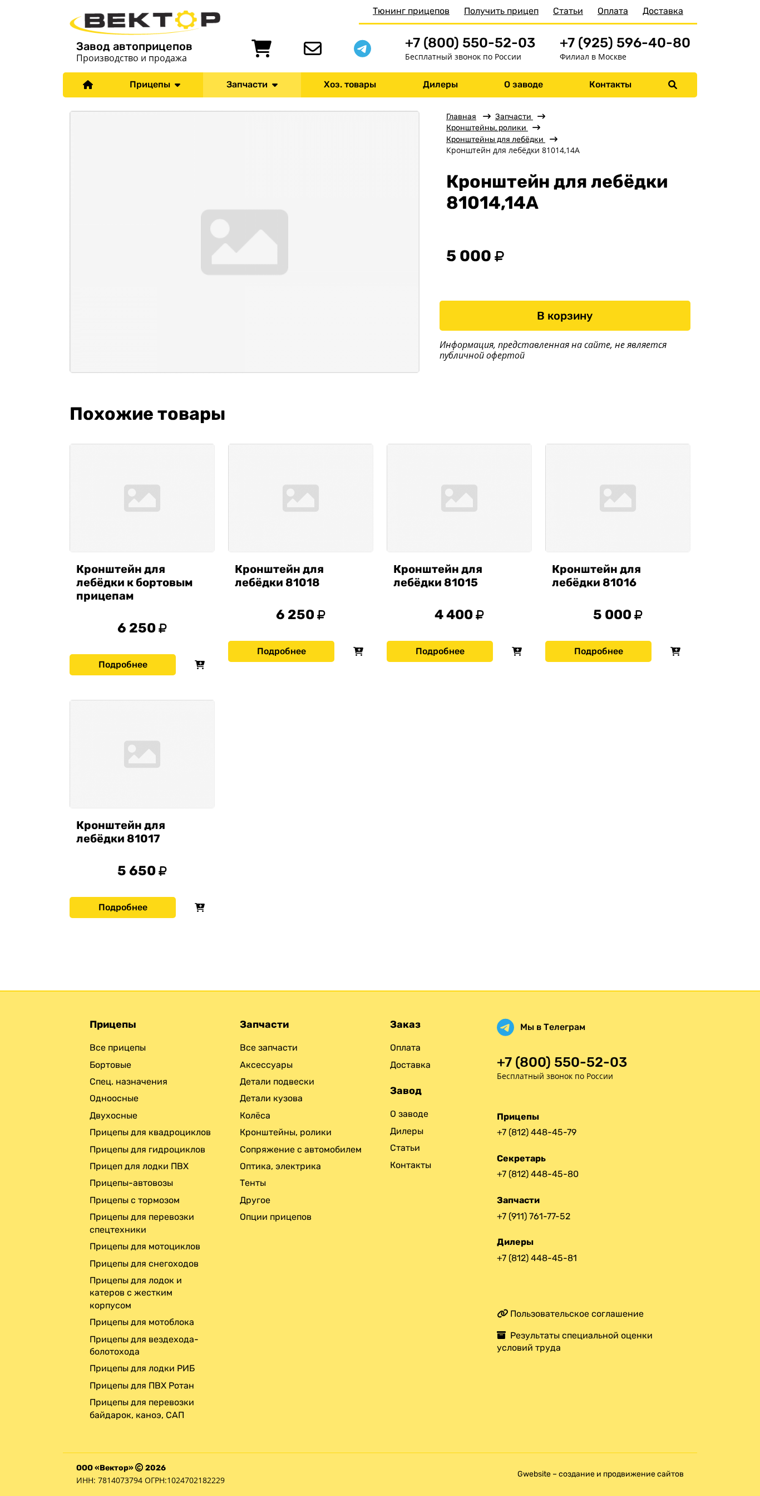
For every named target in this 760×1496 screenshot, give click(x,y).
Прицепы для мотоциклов (145, 1246)
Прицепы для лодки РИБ (142, 1368)
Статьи (568, 11)
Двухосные (113, 1115)
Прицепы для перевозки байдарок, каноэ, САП (142, 1408)
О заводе (523, 84)
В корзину (565, 315)
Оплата (613, 11)
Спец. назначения (128, 1081)
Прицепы (152, 84)
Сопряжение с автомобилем (301, 1149)
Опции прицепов (276, 1216)
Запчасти (249, 84)
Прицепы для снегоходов (144, 1263)
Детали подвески (277, 1081)
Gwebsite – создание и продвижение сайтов (600, 1474)
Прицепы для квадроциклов (150, 1132)
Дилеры (440, 84)
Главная (461, 116)
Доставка (663, 11)
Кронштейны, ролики (487, 128)
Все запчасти (269, 1047)
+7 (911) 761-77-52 (533, 1216)
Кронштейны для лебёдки (495, 139)
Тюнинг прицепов (411, 11)
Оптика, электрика (280, 1166)
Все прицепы (118, 1047)
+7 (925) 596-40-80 (625, 43)
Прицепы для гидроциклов (147, 1149)
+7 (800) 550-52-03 (470, 43)
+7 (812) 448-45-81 (537, 1258)
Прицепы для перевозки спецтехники (142, 1222)
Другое (255, 1200)
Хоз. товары (350, 84)
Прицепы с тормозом (135, 1200)
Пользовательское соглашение (576, 1313)
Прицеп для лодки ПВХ (139, 1166)
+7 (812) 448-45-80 (538, 1174)
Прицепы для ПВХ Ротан (142, 1385)
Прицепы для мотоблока (142, 1322)
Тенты (253, 1183)
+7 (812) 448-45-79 (536, 1132)
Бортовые (110, 1065)
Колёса (255, 1115)
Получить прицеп (501, 11)
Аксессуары (266, 1065)
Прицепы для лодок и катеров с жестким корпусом (136, 1293)
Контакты (610, 84)
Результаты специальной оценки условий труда (575, 1341)
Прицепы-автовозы (131, 1183)
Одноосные (114, 1098)
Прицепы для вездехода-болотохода (144, 1345)
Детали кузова (271, 1098)
